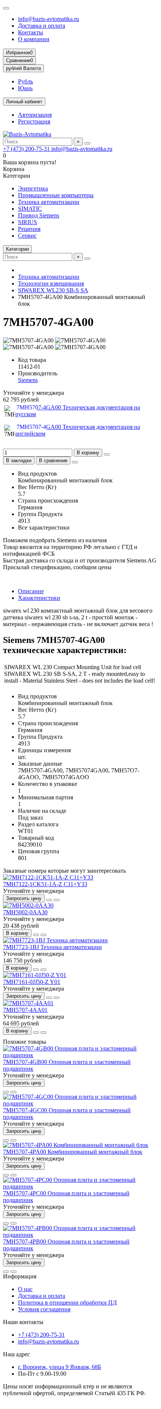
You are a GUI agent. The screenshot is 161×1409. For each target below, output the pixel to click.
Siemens (28, 380)
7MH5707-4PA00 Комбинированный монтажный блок (72, 1152)
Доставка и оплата (41, 25)
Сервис (27, 235)
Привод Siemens (38, 215)
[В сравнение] (57, 900)
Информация (19, 1276)
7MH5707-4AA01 (25, 1010)
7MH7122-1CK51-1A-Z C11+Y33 (45, 884)
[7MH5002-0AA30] (28, 905)
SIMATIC (30, 208)
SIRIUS (27, 222)
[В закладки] (49, 900)
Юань (25, 88)
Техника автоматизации (48, 202)
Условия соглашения (44, 1309)
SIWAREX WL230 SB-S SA (53, 290)
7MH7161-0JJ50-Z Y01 (31, 982)
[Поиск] (87, 143)
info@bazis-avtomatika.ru (48, 19)
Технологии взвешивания (51, 283)
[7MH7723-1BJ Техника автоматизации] (55, 940)
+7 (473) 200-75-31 (27, 149)
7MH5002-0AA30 (25, 912)
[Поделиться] (75, 462)
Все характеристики (44, 527)
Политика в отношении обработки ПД (67, 1302)
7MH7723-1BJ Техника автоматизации (52, 947)
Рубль (25, 81)
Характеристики (39, 598)
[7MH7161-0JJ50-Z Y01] (34, 975)
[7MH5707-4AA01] (28, 1003)
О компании (33, 39)
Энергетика (33, 188)
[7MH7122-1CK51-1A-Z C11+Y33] (48, 877)
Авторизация (35, 115)
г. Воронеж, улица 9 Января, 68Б (59, 1367)
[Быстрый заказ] (107, 454)
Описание (31, 591)
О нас (25, 1289)
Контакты (30, 32)
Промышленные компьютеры (56, 195)
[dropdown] (6, 8)
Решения (29, 229)
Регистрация (34, 121)
